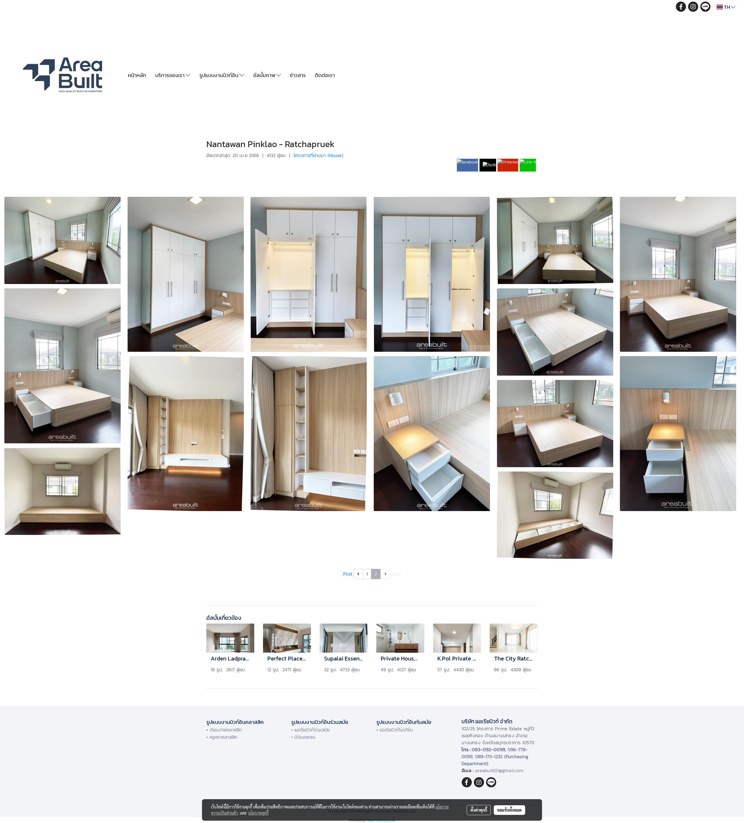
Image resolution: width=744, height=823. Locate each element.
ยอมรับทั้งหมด (509, 810)
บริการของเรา (170, 75)
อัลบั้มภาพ (264, 75)
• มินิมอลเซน (303, 736)
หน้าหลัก (137, 75)
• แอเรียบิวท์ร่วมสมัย (310, 729)
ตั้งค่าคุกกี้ (479, 810)
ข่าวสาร (298, 75)
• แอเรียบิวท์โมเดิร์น (394, 729)
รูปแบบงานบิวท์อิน (219, 75)
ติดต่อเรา (325, 75)
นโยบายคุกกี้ (258, 812)
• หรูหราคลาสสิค (221, 736)
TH (727, 6)
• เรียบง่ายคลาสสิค (224, 729)
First (347, 573)
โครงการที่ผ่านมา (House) (318, 155)
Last (396, 573)
